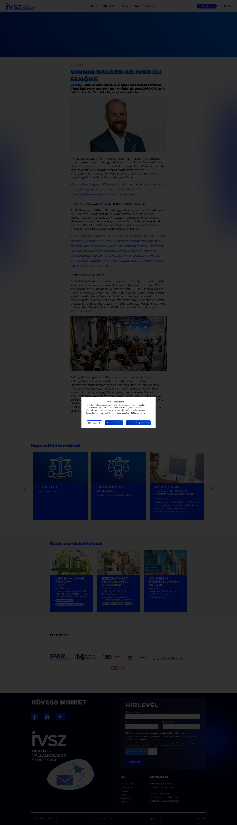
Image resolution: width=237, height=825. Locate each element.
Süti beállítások (94, 423)
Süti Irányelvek (138, 413)
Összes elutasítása (114, 423)
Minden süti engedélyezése (138, 423)
